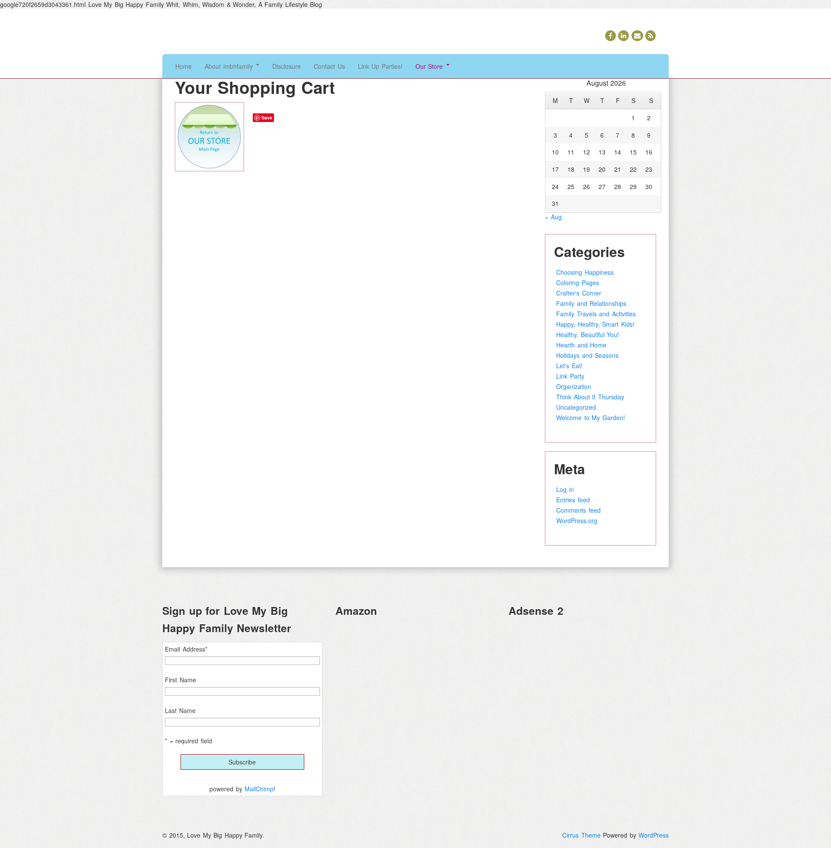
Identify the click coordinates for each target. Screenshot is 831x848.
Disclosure (286, 66)
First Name (180, 679)
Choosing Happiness (585, 272)
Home (183, 66)
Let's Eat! (569, 365)
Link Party (570, 376)
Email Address (186, 649)
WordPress (653, 835)
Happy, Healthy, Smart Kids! (595, 324)
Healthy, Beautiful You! (587, 334)
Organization (573, 386)
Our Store (430, 66)
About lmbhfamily (230, 66)
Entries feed (573, 499)
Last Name (180, 710)
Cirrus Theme (581, 835)
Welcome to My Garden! (590, 417)
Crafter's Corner (578, 293)
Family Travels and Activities (596, 313)
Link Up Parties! (380, 66)
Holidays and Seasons (587, 355)
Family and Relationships (591, 303)
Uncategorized (576, 407)
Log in (565, 489)
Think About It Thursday (590, 396)
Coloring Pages (577, 282)
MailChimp (259, 788)
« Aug (553, 216)
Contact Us (329, 66)
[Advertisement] (589, 685)
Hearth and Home (581, 344)
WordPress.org (576, 520)
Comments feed (578, 510)
